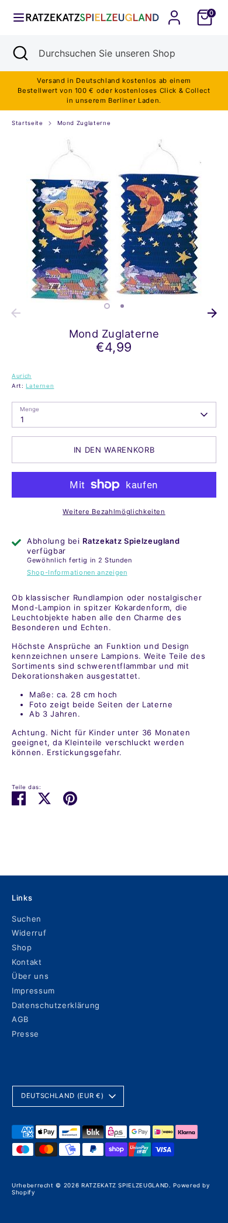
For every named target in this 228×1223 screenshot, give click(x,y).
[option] (114, 220)
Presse (25, 1033)
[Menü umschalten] (13, 17)
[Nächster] (212, 313)
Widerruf (29, 932)
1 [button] (107, 306)
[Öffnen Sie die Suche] (19, 53)
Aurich (22, 376)
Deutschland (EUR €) (62, 1096)
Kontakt (27, 962)
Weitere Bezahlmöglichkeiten (114, 512)
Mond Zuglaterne (84, 123)
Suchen (27, 918)
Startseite (27, 123)
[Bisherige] (16, 313)
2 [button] (122, 306)
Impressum (33, 990)
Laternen (40, 386)
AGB (20, 1019)
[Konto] (174, 10)
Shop (22, 947)
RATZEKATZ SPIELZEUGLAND (125, 1185)
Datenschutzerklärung (56, 1005)
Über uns (30, 976)
